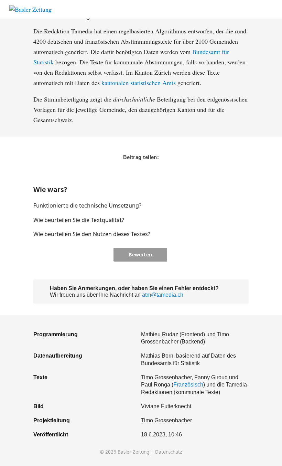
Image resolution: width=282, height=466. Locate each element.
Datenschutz (168, 452)
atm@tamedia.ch (162, 295)
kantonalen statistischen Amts (138, 82)
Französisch (188, 384)
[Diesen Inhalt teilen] (269, 9)
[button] (221, 205)
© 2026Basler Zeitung (124, 452)
